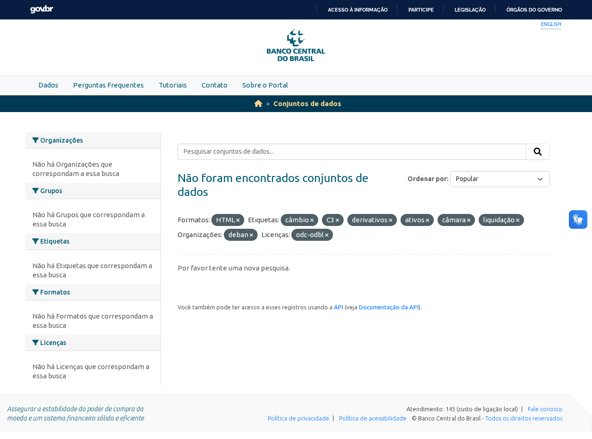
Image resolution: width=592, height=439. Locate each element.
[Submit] (538, 152)
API (338, 307)
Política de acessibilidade (373, 418)
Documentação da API (389, 307)
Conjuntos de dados (307, 103)
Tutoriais (173, 85)
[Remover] (238, 220)
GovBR (41, 9)
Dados (48, 85)
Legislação (470, 9)
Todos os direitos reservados (523, 418)
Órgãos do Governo (534, 9)
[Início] (258, 103)
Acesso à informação (358, 9)
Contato (215, 85)
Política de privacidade (298, 418)
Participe (421, 9)
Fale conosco (545, 409)
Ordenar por (427, 178)
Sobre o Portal (265, 85)
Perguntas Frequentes (108, 85)
